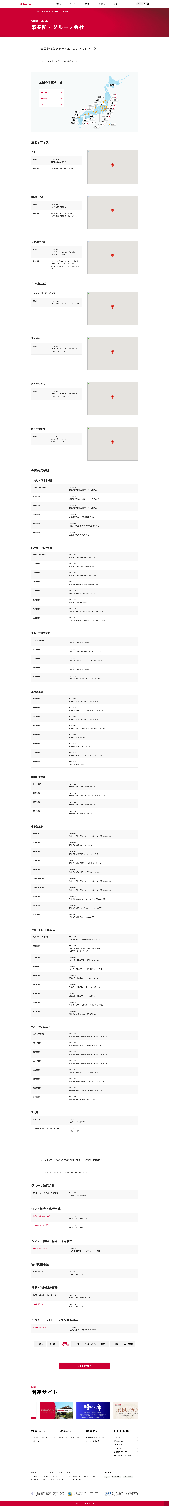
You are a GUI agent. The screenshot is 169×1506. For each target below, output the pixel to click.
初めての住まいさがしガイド (122, 1455)
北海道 (112, 85)
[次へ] (142, 1410)
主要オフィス (45, 92)
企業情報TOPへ (84, 1366)
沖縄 (112, 124)
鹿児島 (73, 123)
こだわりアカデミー (120, 1441)
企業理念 (40, 1344)
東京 (111, 108)
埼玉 (107, 117)
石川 (90, 105)
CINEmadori (118, 1448)
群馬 (102, 104)
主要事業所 (44, 98)
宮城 (113, 97)
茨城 (112, 106)
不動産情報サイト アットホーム (96, 1437)
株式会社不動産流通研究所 (41, 1216)
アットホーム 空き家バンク (94, 1441)
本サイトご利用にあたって (47, 1476)
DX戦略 (116, 1344)
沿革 (78, 1344)
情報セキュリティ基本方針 (91, 1476)
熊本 (74, 120)
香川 (91, 119)
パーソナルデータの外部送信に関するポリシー (68, 1476)
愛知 (95, 127)
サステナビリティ (90, 1344)
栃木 (113, 103)
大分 (85, 123)
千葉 (110, 111)
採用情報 (59, 1472)
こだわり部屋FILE (119, 1445)
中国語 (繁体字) (116, 1477)
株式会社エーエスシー (40, 1248)
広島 (76, 115)
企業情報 (58, 4)
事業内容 (87, 4)
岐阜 (101, 125)
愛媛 (85, 120)
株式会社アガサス (38, 1327)
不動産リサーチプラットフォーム (69, 1437)
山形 (99, 97)
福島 (114, 100)
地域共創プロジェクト (120, 1452)
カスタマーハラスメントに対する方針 (72, 1479)
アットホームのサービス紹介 (40, 1437)
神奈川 (109, 114)
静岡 (102, 122)
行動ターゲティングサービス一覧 (51, 1479)
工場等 (43, 104)
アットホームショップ (38, 1441)
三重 (91, 122)
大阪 (91, 116)
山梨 (105, 119)
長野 (95, 103)
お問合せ (117, 4)
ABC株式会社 (37, 1304)
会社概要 (52, 1344)
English (107, 1477)
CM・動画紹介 (128, 1344)
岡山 (76, 112)
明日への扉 (117, 1437)
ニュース (73, 4)
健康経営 (103, 1344)
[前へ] (26, 1410)
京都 (88, 108)
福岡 (73, 117)
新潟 (97, 100)
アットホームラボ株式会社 (41, 1225)
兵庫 (83, 109)
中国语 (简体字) (128, 1477)
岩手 (113, 95)
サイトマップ (34, 1476)
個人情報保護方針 (36, 1479)
